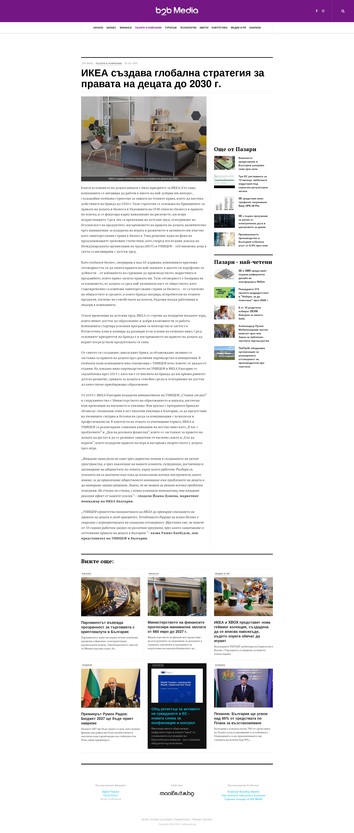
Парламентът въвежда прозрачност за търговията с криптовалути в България (108, 627)
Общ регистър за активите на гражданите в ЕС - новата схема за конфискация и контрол (175, 715)
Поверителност (182, 819)
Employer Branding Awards (243, 791)
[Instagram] (323, 11)
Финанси (126, 27)
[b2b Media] (177, 10)
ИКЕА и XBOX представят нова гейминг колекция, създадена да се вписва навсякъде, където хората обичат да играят (242, 631)
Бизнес (111, 27)
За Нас (145, 819)
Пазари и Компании (148, 27)
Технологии (188, 27)
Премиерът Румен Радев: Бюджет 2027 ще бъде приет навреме (107, 718)
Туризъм (171, 27)
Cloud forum (110, 795)
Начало (98, 27)
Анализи (255, 27)
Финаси (154, 573)
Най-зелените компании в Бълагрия (243, 795)
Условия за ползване (161, 819)
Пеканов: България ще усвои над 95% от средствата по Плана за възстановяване (241, 718)
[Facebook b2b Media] (316, 11)
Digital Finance (110, 791)
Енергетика (220, 27)
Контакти (207, 819)
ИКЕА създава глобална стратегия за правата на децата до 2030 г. (172, 77)
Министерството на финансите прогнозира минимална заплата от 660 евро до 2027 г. (177, 626)
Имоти (204, 27)
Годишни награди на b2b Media (243, 799)
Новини (87, 665)
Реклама (196, 819)
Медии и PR (238, 27)
